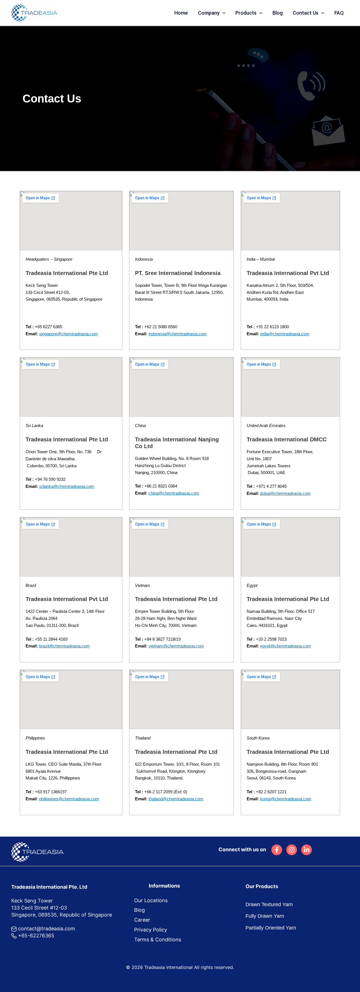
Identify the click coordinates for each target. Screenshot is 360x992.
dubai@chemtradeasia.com (285, 493)
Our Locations (151, 900)
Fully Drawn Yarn (265, 916)
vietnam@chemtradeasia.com (176, 646)
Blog (278, 13)
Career (142, 920)
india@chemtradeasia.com (284, 333)
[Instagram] (291, 849)
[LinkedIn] (306, 849)
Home (181, 13)
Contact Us (305, 13)
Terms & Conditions (157, 939)
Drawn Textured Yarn (269, 904)
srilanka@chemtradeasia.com (66, 486)
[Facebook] (276, 849)
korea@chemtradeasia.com (285, 798)
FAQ (339, 13)
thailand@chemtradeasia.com (175, 798)
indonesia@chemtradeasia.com (177, 333)
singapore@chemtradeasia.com (68, 333)
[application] (223, 13)
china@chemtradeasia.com (173, 493)
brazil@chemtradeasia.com (64, 646)
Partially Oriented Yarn (271, 928)
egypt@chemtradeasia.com (285, 646)
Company (209, 13)
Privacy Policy (150, 930)
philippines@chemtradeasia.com (69, 798)
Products (245, 13)
